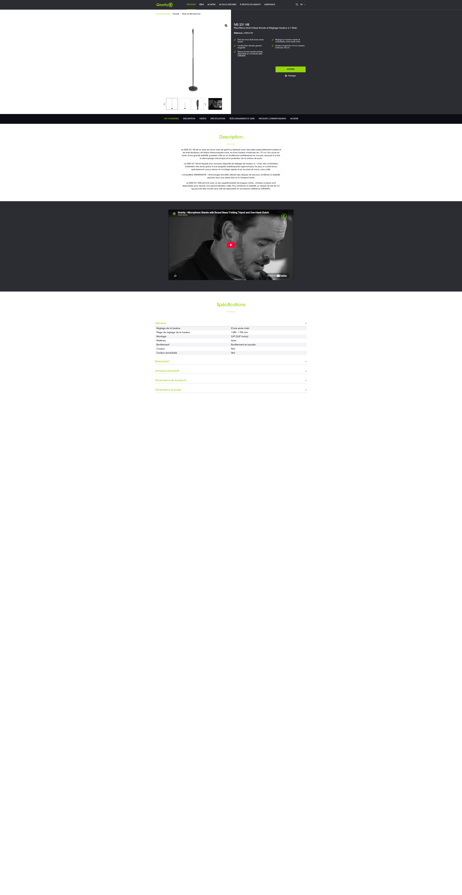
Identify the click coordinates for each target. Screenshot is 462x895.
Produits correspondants (272, 119)
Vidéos (202, 119)
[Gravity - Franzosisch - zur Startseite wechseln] (164, 4)
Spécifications (217, 119)
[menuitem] (191, 5)
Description (189, 119)
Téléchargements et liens (242, 119)
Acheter (290, 69)
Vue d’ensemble (171, 119)
